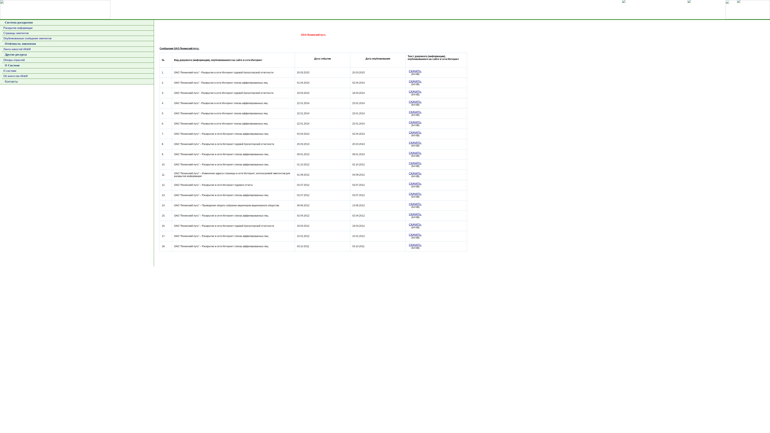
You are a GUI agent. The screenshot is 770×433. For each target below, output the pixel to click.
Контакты (10, 81)
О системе (9, 70)
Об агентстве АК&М (15, 76)
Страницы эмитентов (16, 33)
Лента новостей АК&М (17, 49)
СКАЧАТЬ (415, 71)
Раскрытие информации (17, 27)
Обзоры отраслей (14, 60)
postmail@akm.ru (759, 270)
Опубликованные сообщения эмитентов (27, 38)
